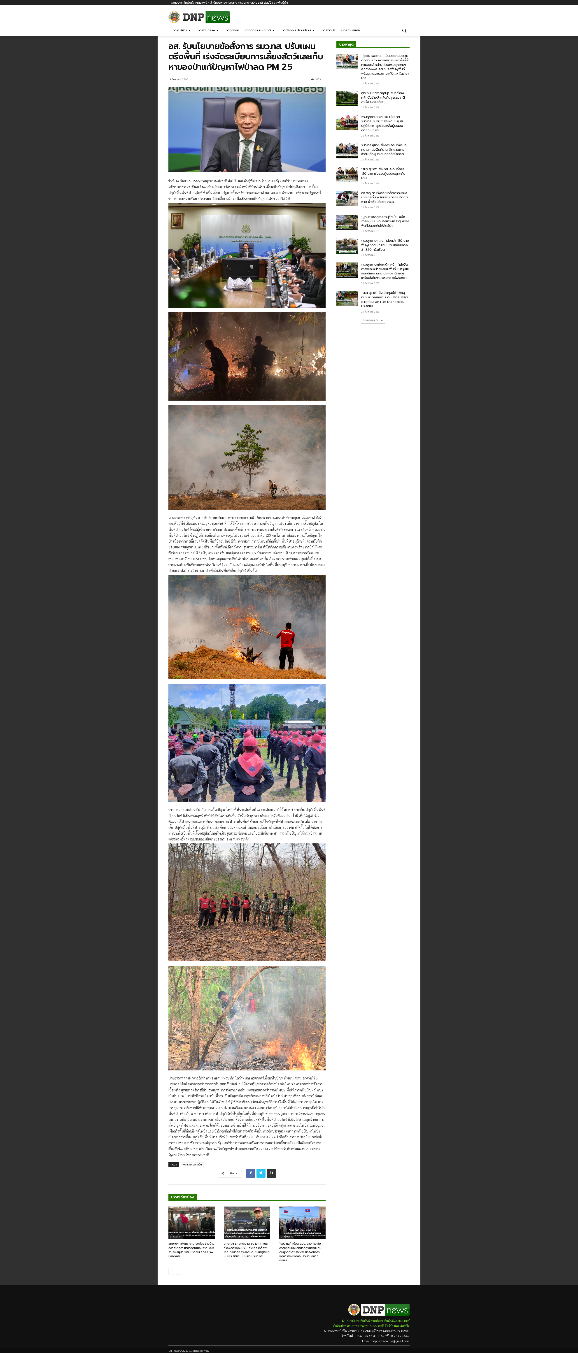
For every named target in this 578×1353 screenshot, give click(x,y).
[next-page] (178, 1271)
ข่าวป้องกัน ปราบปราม (236, 1236)
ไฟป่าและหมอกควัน (192, 1165)
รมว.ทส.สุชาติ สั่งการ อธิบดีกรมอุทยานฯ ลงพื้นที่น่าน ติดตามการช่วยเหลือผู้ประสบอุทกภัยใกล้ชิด (384, 149)
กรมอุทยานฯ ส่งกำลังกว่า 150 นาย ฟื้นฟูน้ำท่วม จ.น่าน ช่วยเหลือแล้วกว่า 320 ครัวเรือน (385, 245)
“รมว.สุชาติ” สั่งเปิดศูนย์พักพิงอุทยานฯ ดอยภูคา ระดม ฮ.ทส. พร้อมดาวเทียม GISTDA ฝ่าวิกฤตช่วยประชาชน (385, 299)
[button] (404, 30)
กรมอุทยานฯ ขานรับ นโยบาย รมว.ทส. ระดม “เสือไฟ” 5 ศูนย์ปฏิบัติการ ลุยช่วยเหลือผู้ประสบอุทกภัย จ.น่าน (382, 124)
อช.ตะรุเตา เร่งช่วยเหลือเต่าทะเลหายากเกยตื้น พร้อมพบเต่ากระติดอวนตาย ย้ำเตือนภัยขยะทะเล (385, 197)
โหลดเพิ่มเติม (371, 320)
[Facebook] (407, 15)
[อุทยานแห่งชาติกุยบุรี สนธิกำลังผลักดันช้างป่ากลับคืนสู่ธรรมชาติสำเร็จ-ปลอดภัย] (347, 98)
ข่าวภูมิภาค (175, 1236)
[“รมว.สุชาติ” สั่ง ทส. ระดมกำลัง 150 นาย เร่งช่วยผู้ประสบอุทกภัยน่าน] (347, 174)
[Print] (271, 1173)
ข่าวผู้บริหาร (287, 1236)
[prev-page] (171, 1271)
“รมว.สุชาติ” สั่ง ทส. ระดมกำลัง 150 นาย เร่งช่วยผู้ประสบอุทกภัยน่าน (383, 173)
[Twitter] (261, 1173)
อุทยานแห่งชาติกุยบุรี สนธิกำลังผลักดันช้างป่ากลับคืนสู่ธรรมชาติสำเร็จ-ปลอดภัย (383, 97)
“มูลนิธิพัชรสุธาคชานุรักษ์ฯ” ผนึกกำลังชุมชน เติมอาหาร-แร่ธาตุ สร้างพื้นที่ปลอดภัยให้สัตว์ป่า (385, 221)
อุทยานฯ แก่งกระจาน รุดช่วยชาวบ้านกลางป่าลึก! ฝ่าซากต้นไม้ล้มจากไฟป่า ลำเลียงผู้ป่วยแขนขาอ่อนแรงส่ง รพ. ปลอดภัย (191, 1250)
